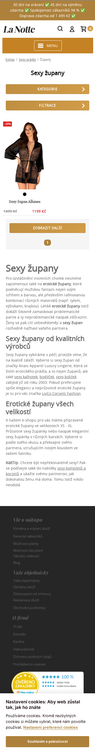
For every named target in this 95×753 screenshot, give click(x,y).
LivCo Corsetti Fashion (61, 393)
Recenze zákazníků (27, 536)
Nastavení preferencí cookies (50, 727)
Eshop (10, 59)
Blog (16, 562)
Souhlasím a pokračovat (47, 741)
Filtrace (47, 105)
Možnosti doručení (28, 550)
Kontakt (19, 634)
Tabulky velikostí (26, 556)
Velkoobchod (23, 649)
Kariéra (18, 641)
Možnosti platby (26, 543)
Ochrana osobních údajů (32, 656)
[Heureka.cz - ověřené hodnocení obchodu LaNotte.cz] (47, 684)
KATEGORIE (47, 89)
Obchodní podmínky (29, 607)
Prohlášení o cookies (29, 664)
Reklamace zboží (26, 600)
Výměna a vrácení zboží (31, 528)
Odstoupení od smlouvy (32, 593)
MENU (52, 45)
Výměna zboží (24, 586)
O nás (17, 626)
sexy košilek (66, 376)
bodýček (47, 376)
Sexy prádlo (27, 59)
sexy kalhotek (26, 376)
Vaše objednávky (26, 580)
